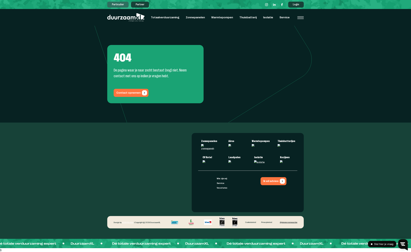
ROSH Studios (128, 222)
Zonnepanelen (195, 17)
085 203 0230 (162, 184)
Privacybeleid (266, 222)
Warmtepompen (222, 17)
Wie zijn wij (222, 178)
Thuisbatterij (248, 17)
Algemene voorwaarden (288, 222)
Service (285, 17)
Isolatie (268, 17)
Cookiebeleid (250, 222)
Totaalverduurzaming (165, 17)
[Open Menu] (300, 17)
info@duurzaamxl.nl (165, 181)
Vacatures (222, 187)
